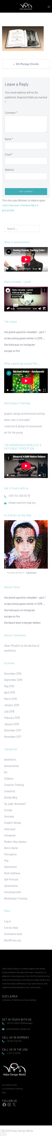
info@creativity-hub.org (21, 502)
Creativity (9, 791)
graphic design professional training (24, 413)
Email (9, 154)
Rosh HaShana (12, 873)
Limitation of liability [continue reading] (19, 1000)
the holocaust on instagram (19, 344)
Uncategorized (12, 892)
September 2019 (13, 679)
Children (8, 778)
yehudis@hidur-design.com (18, 1029)
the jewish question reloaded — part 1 (24, 332)
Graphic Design (12, 822)
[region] (26, 548)
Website (9, 169)
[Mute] (39, 268)
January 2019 (11, 705)
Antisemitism (11, 766)
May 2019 (9, 686)
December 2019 (12, 673)
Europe (8, 810)
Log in (7, 921)
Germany (9, 816)
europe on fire (12, 350)
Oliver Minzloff (12, 645)
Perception (10, 854)
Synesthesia (11, 885)
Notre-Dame (11, 848)
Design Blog (10, 797)
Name (9, 139)
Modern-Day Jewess (15, 841)
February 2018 (12, 717)
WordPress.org (12, 940)
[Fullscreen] (44, 268)
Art (5, 772)
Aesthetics (10, 759)
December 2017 (12, 730)
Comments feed (13, 934)
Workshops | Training (15, 898)
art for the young (13, 432)
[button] (26, 299)
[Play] (7, 268)
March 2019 (10, 698)
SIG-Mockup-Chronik (27, 64)
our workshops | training (12, 1088)
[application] (26, 259)
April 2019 (9, 692)
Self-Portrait (11, 879)
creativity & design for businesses (23, 426)
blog (4, 1092)
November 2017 (12, 736)
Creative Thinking (14, 784)
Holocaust (10, 829)
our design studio (9, 1084)
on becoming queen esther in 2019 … (24, 338)
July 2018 (9, 711)
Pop (6, 860)
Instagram (10, 835)
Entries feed (11, 927)
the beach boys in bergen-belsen (22, 622)
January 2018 (11, 724)
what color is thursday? (17, 419)
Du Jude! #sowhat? (15, 803)
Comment (11, 112)
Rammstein (10, 866)
